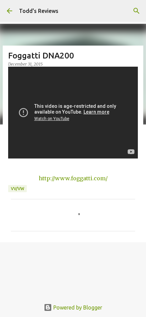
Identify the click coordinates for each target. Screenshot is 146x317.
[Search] (136, 11)
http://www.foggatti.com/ (73, 178)
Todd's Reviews (38, 11)
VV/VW (17, 188)
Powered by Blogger (77, 307)
